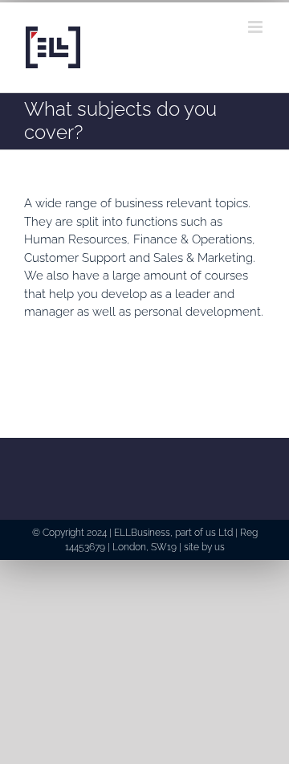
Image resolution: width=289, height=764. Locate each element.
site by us (204, 547)
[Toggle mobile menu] (256, 26)
